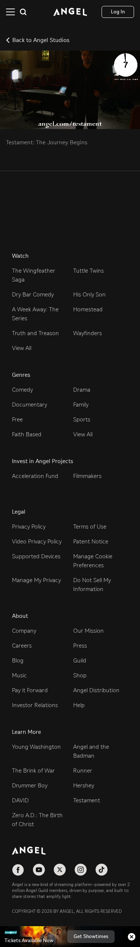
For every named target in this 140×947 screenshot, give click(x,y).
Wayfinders (87, 333)
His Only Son (89, 294)
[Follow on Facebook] (18, 870)
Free (17, 419)
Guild (79, 660)
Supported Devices (36, 556)
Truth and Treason (35, 333)
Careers (22, 645)
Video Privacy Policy (37, 541)
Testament (86, 800)
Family (80, 404)
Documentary (29, 404)
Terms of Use (89, 526)
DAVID (20, 800)
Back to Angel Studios (40, 40)
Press (80, 645)
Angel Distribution (96, 690)
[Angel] (70, 12)
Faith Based (26, 434)
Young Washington (36, 746)
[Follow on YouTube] (39, 870)
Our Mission (88, 630)
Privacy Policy (29, 526)
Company (24, 630)
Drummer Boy (29, 785)
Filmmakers (87, 475)
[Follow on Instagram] (81, 870)
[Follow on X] (60, 870)
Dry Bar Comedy (33, 294)
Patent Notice (90, 541)
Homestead (88, 309)
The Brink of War (33, 770)
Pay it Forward (30, 690)
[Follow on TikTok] (102, 870)
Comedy (22, 389)
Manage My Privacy (36, 580)
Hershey (83, 785)
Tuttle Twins (88, 270)
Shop (80, 675)
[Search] (23, 12)
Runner (82, 770)
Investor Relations (35, 705)
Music (19, 675)
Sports (81, 419)
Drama (81, 389)
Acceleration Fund (35, 475)
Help (79, 705)
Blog (18, 660)
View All (21, 347)
